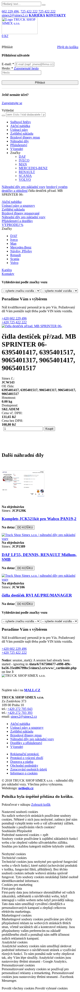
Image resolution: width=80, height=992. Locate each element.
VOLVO (25, 179)
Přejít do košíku (67, 47)
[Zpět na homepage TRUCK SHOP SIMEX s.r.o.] (20, 33)
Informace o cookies (24, 773)
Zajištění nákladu (21, 133)
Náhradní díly (19, 141)
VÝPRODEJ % (12, 225)
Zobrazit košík (41, 804)
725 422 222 (29, 11)
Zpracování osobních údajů (28, 769)
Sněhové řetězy (20, 122)
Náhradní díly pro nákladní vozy (23, 187)
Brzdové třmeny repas (25, 137)
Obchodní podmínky (24, 765)
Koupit (49, 428)
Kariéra (7, 270)
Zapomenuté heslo (26, 68)
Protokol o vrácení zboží (26, 758)
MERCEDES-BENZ (33, 168)
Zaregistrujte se (12, 103)
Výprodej (16, 149)
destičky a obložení (15, 190)
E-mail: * (8, 64)
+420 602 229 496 (14, 318)
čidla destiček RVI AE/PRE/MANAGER (37, 595)
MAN (23, 164)
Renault (15, 255)
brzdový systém (56, 187)
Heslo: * (20, 68)
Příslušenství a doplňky (17, 221)
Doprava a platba (21, 762)
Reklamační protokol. (24, 754)
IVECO (24, 160)
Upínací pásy (19, 130)
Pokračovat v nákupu (16, 804)
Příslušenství (18, 145)
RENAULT (27, 172)
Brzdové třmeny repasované (20, 213)
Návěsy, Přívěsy (21, 251)
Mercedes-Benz (20, 247)
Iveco (14, 239)
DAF (22, 156)
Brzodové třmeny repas (26, 735)
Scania (14, 259)
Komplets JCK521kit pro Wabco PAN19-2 (39, 518)
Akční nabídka (20, 126)
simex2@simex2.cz (15, 15)
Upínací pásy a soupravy (18, 205)
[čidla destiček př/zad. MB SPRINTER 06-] (32, 326)
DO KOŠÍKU (25, 527)
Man (13, 243)
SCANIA (25, 176)
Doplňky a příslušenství (26, 743)
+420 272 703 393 (19, 712)
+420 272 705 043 (19, 709)
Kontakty (8, 274)
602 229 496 (10, 11)
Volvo (14, 263)
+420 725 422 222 (14, 322)
